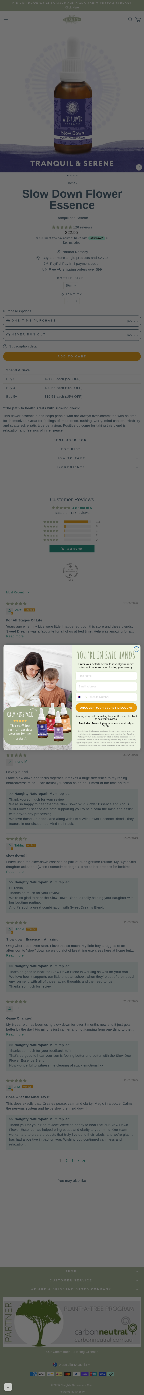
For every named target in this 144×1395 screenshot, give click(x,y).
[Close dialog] (136, 649)
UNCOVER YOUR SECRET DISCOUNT (106, 707)
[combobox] (82, 697)
